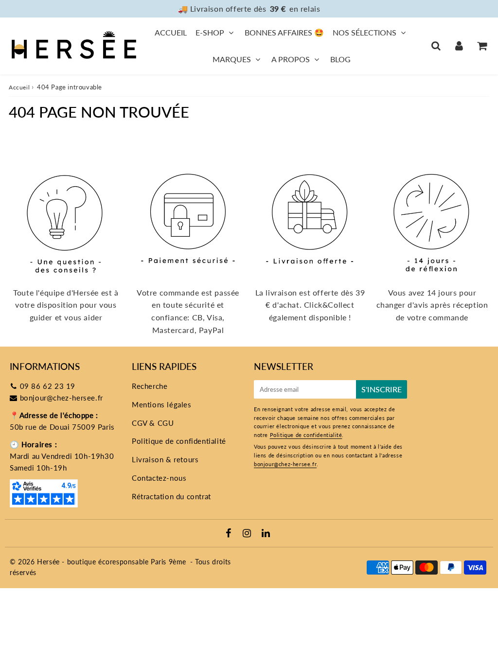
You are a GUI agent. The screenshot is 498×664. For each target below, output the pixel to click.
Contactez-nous (159, 477)
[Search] (436, 45)
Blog (340, 59)
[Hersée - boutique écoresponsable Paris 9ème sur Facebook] (229, 533)
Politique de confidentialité (179, 441)
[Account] (459, 45)
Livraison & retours (165, 459)
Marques (232, 59)
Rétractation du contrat (171, 496)
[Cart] (482, 45)
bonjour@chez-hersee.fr (61, 397)
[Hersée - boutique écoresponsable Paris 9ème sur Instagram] (248, 533)
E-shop (210, 32)
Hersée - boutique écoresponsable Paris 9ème (111, 562)
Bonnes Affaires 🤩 (284, 32)
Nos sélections (364, 32)
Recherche (149, 386)
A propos (290, 59)
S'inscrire (381, 389)
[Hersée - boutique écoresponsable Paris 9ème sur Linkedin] (266, 533)
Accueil (171, 32)
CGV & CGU (153, 423)
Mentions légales (162, 404)
